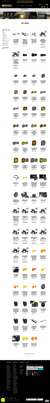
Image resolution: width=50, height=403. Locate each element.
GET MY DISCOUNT (25, 208)
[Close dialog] (38, 193)
